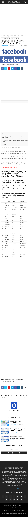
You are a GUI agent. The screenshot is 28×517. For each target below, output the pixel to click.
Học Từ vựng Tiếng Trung (11, 35)
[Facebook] (2, 68)
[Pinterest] (9, 68)
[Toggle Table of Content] (26, 134)
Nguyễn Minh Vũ (14, 424)
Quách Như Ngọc (14, 432)
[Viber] (15, 68)
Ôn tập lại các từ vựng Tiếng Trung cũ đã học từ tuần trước (14, 138)
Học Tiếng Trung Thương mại (14, 507)
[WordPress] (17, 499)
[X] (5, 68)
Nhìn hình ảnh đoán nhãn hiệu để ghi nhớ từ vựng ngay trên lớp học (15, 141)
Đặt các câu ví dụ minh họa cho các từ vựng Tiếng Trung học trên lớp (15, 143)
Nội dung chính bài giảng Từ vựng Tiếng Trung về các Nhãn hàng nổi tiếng (15, 136)
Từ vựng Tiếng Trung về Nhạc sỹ (6, 396)
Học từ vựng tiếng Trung (9, 510)
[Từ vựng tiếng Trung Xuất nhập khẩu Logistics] (5, 431)
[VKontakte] (14, 499)
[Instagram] (6, 496)
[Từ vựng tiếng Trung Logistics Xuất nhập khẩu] (5, 439)
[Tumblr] (22, 68)
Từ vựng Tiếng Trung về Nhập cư (21, 396)
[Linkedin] (18, 68)
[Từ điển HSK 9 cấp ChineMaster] (5, 423)
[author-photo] (14, 408)
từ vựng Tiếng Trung (19, 379)
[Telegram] (12, 68)
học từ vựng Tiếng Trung (9, 379)
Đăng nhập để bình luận (14, 453)
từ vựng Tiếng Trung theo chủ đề (8, 381)
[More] (25, 68)
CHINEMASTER (5, 45)
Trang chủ (3, 35)
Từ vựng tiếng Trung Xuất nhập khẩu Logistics (17, 429)
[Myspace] (14, 496)
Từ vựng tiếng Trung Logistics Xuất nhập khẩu (17, 437)
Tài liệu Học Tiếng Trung (15, 38)
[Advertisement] (14, 20)
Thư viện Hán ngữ (8, 505)
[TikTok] (25, 496)
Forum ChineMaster (20, 510)
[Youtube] (21, 499)
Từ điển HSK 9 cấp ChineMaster (15, 421)
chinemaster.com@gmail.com (16, 488)
